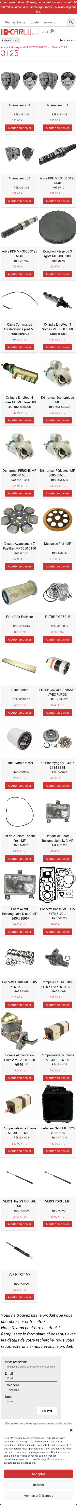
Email (9, 1373)
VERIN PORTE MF (57, 1201)
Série (55, 47)
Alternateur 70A (19, 105)
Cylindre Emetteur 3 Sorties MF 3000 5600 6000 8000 (57, 329)
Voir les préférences (38, 1496)
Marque (17, 47)
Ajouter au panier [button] (19, 128)
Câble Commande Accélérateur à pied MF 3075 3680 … (19, 329)
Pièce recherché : (16, 1362)
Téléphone (12, 1385)
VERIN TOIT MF (19, 1274)
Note (8, 1396)
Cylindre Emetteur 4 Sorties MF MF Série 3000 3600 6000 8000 (20, 402)
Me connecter (68, 40)
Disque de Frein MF (57, 544)
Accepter (38, 1474)
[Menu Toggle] (69, 32)
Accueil (5, 47)
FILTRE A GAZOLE (57, 617)
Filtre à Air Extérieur (19, 617)
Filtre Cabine (19, 690)
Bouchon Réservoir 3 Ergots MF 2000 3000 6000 (57, 256)
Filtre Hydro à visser (19, 763)
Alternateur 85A (57, 105)
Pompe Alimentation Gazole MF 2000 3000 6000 (19, 1060)
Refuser (38, 1485)
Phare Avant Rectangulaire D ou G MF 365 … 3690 (19, 913)
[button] (71, 1430)
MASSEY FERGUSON (37, 47)
